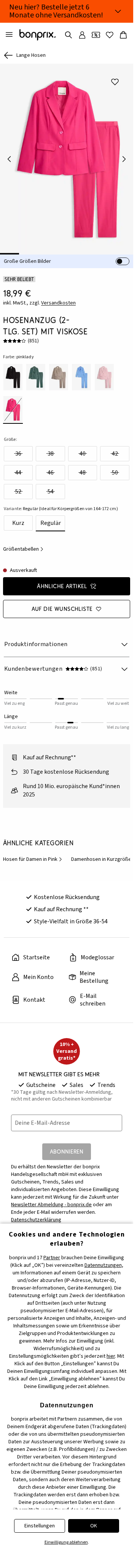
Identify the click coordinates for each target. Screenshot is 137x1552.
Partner (51, 1258)
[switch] (122, 256)
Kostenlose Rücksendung (67, 892)
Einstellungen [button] (39, 1526)
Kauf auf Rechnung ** (61, 904)
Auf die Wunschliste (62, 603)
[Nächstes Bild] (124, 156)
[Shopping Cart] (123, 35)
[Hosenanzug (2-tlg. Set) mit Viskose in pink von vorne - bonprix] (66, 156)
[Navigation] (9, 35)
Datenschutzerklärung (36, 1214)
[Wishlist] (109, 35)
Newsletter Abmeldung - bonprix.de (51, 1199)
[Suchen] (68, 35)
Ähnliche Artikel (62, 580)
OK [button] (93, 1526)
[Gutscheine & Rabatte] (96, 35)
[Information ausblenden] (118, 11)
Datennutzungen (103, 1265)
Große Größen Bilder (27, 256)
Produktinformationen (36, 639)
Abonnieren (66, 1146)
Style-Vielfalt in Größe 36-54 (71, 916)
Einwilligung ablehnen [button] (66, 1542)
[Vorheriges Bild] (9, 156)
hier (111, 1356)
